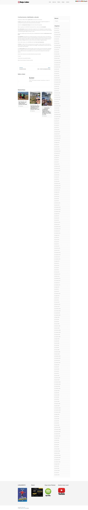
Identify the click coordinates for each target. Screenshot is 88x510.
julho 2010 (57, 297)
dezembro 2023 (58, 60)
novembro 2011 (58, 280)
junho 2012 (57, 265)
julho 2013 (57, 237)
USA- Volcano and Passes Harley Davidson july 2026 (23, 103)
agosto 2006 (57, 390)
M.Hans (22, 106)
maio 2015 (57, 198)
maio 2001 (57, 472)
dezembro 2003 (58, 455)
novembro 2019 (58, 116)
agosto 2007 (57, 364)
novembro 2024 (58, 45)
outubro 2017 (58, 153)
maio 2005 (57, 420)
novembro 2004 (58, 431)
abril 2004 (57, 446)
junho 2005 (57, 418)
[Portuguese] (84, 1)
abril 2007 (57, 373)
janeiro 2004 (57, 453)
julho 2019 (57, 120)
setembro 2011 (58, 284)
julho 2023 (57, 69)
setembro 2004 (58, 435)
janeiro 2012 (57, 276)
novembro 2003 (58, 457)
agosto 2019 (57, 118)
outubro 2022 (58, 84)
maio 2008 (57, 345)
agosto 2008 (57, 338)
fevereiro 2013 (58, 248)
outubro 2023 (58, 64)
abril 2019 (57, 127)
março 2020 (57, 110)
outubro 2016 (58, 168)
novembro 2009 (58, 310)
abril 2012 (57, 269)
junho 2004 (57, 442)
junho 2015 (57, 196)
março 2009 (57, 323)
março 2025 (57, 43)
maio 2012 (57, 267)
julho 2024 (57, 49)
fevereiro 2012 (58, 274)
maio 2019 (57, 125)
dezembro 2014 (58, 207)
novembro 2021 (58, 97)
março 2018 (57, 146)
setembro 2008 (58, 336)
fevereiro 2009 (58, 325)
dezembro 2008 (58, 330)
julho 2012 (57, 263)
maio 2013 (57, 241)
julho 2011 (57, 289)
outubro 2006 (58, 386)
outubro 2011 (58, 282)
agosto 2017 (57, 155)
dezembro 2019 (58, 114)
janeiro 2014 (57, 224)
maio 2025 (57, 38)
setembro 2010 (58, 293)
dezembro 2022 (58, 79)
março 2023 (57, 75)
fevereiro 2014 (58, 222)
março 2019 (57, 129)
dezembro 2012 (58, 252)
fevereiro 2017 (58, 166)
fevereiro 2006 (58, 403)
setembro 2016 (58, 170)
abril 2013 (57, 243)
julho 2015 (57, 194)
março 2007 (57, 375)
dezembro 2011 (58, 278)
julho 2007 (57, 366)
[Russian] (85, 1)
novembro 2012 (58, 254)
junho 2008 (57, 343)
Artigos (51, 7)
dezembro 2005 (58, 407)
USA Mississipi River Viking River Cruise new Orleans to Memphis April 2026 (34, 107)
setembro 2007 (58, 362)
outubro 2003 (58, 459)
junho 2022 (57, 88)
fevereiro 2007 (58, 377)
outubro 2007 (58, 360)
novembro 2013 (58, 228)
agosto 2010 (57, 295)
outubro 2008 (58, 334)
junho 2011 (57, 291)
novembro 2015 (58, 187)
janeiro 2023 (57, 77)
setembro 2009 (58, 315)
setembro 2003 (58, 461)
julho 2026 (57, 28)
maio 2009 (57, 319)
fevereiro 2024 (58, 56)
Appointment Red (23, 508)
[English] (79, 1)
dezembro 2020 (58, 105)
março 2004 (57, 448)
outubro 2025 (58, 36)
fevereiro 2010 (58, 304)
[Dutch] (78, 1)
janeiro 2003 (57, 470)
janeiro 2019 (57, 133)
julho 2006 (57, 392)
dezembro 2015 (58, 185)
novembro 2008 (58, 332)
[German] (82, 1)
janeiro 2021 (57, 103)
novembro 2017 (58, 151)
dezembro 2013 (58, 226)
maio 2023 (57, 73)
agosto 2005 (57, 414)
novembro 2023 (58, 62)
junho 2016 (57, 174)
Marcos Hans (55, 7)
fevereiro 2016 (58, 183)
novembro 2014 (58, 209)
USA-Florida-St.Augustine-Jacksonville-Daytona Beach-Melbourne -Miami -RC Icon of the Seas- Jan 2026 (46, 111)
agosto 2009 (57, 317)
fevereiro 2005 (58, 427)
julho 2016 (57, 172)
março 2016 (57, 181)
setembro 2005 (58, 412)
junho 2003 (57, 468)
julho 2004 (57, 440)
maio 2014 (57, 220)
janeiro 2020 (57, 112)
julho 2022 (57, 86)
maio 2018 (57, 144)
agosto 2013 (57, 235)
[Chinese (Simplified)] (77, 1)
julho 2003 (57, 466)
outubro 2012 (58, 256)
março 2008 (57, 349)
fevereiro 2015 (58, 202)
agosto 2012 (57, 261)
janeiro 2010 (57, 306)
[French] (80, 1)
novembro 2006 (58, 384)
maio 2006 (57, 397)
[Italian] (83, 1)
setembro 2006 (58, 388)
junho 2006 (57, 394)
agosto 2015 (57, 192)
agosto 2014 (57, 213)
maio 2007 (57, 371)
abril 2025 (57, 41)
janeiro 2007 (57, 379)
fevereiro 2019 (58, 131)
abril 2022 (57, 90)
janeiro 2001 (57, 474)
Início (47, 7)
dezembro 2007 (58, 356)
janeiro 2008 (57, 353)
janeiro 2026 (57, 32)
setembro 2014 (58, 211)
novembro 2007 (58, 358)
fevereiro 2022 (58, 92)
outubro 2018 (58, 140)
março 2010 (57, 302)
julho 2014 (57, 215)
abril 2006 (57, 399)
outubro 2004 (58, 433)
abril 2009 (57, 321)
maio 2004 (57, 444)
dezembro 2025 (58, 34)
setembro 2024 (58, 47)
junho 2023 (57, 71)
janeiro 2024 (57, 58)
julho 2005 (57, 416)
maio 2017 (57, 159)
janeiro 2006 (57, 405)
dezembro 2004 (58, 429)
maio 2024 (57, 51)
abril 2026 (57, 30)
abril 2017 (57, 161)
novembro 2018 (58, 138)
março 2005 (57, 425)
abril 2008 (57, 347)
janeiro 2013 (57, 250)
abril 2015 (57, 200)
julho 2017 (57, 157)
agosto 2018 (57, 142)
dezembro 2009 (58, 308)
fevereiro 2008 (58, 351)
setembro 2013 (58, 233)
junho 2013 (57, 239)
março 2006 (57, 401)
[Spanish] (86, 1)
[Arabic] (76, 1)
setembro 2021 (58, 99)
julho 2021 (57, 101)
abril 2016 (57, 179)
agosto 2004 (57, 438)
